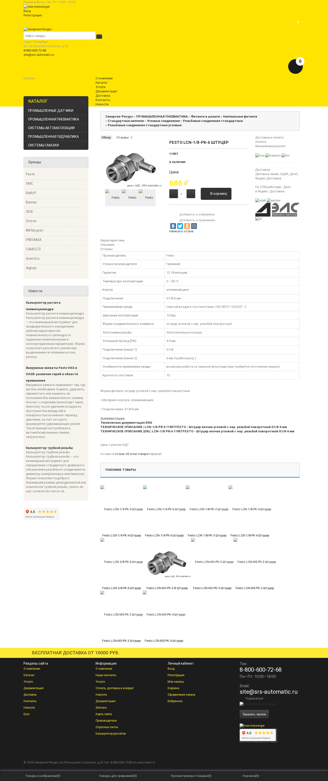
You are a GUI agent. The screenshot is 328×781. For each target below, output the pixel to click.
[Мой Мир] (194, 226)
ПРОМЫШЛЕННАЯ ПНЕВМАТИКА (53, 119)
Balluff (31, 193)
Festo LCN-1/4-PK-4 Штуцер (121, 535)
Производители (106, 720)
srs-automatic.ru (144, 762)
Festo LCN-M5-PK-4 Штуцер (164, 640)
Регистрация (33, 15)
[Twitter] (180, 226)
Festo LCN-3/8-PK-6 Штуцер (121, 588)
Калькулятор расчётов (111, 733)
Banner (31, 202)
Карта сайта (104, 714)
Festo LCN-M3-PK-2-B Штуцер (167, 588)
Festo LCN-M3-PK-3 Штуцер (212, 588)
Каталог (29, 675)
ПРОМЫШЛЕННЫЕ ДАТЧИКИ (50, 111)
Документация (33, 688)
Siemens (101, 707)
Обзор (106, 137)
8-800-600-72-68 (35, 50)
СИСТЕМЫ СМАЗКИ (43, 145)
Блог (27, 714)
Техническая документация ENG (126, 422)
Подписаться (254, 698)
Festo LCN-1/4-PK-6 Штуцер (164, 535)
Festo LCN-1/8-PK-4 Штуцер (250, 535)
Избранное (175, 701)
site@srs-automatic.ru (39, 55)
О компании (32, 668)
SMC (29, 183)
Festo (30, 174)
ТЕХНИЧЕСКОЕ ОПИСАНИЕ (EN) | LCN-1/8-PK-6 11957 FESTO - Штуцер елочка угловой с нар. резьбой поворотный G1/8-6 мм (197, 431)
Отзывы (122, 137)
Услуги (28, 681)
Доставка (30, 694)
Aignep (31, 268)
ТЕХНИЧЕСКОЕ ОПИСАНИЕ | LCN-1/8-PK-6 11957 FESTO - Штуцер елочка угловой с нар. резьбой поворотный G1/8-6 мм (193, 427)
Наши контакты (106, 675)
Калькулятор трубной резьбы (49, 448)
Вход (27, 11)
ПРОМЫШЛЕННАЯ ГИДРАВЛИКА (53, 137)
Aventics (33, 258)
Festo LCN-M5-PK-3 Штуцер (121, 640)
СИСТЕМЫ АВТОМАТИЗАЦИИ (51, 128)
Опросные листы (107, 727)
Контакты (30, 701)
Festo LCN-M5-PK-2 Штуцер (255, 588)
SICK (29, 212)
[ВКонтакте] (173, 226)
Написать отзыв (181, 231)
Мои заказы (176, 681)
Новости (29, 707)
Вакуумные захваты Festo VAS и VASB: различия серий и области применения (52, 374)
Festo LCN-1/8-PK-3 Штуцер (207, 535)
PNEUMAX (34, 240)
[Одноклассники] (187, 226)
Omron (31, 221)
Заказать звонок (254, 714)
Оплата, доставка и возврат (115, 688)
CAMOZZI (33, 249)
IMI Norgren (34, 230)
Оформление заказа (181, 694)
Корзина (173, 688)
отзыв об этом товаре (131, 454)
